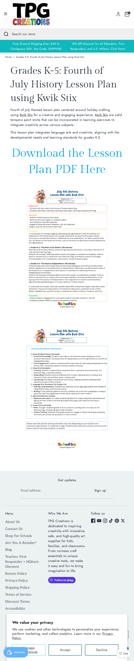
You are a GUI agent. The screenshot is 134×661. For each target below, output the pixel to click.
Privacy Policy (16, 581)
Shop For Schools (18, 536)
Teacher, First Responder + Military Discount (22, 562)
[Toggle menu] (5, 14)
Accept (65, 650)
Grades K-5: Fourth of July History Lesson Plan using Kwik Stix (50, 57)
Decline (101, 650)
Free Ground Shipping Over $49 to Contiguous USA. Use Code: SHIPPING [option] (36, 46)
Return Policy (16, 574)
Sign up (100, 490)
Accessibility (15, 609)
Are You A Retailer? (20, 543)
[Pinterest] (117, 521)
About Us (12, 522)
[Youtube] (99, 521)
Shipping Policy (17, 588)
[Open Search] (6, 34)
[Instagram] (105, 521)
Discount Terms (17, 602)
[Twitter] (123, 521)
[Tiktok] (111, 521)
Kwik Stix (26, 115)
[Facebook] (93, 521)
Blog (8, 550)
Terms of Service (18, 595)
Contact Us (14, 529)
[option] (98, 46)
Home (8, 57)
